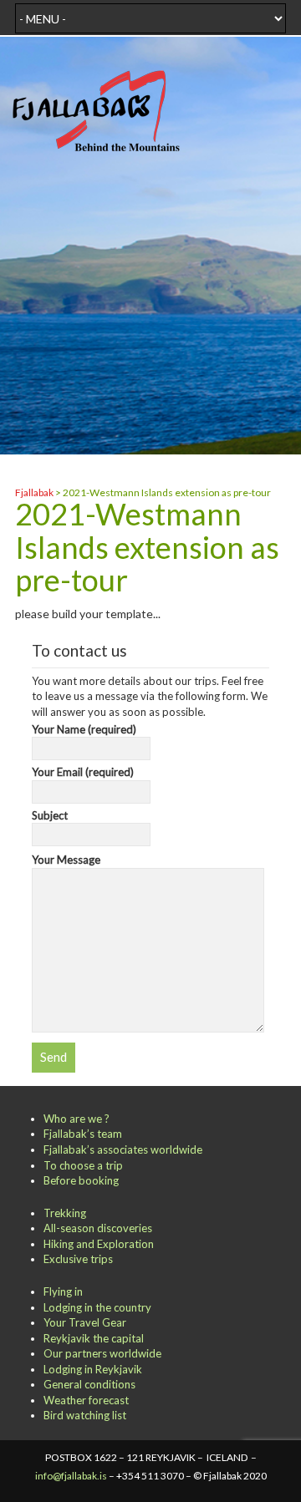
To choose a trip (83, 1165)
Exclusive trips (78, 1259)
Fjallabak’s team (82, 1133)
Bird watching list (84, 1415)
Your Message (66, 859)
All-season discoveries (97, 1228)
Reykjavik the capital (93, 1338)
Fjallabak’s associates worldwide (122, 1149)
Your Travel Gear (84, 1322)
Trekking (64, 1213)
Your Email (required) (83, 772)
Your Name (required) (84, 729)
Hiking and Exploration (98, 1244)
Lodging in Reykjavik (92, 1369)
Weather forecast (86, 1400)
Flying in (63, 1291)
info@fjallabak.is (71, 1475)
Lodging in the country (97, 1307)
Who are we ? (76, 1118)
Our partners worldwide (102, 1353)
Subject (50, 815)
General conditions (89, 1384)
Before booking (81, 1180)
